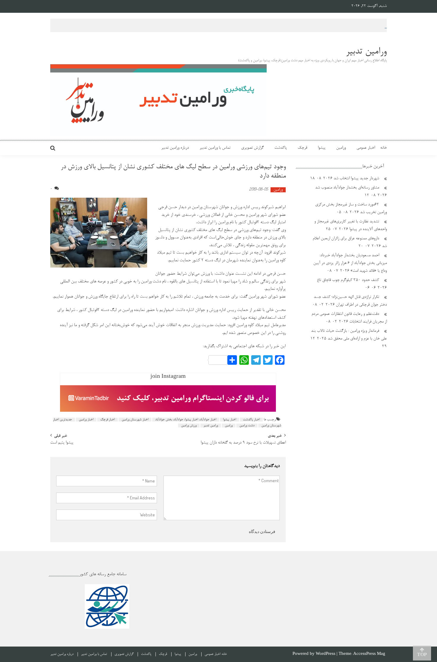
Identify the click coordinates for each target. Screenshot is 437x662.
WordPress (326, 654)
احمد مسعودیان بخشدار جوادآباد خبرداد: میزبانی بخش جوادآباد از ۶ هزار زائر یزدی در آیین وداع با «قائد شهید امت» (350, 263)
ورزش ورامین (189, 425)
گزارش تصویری (252, 148)
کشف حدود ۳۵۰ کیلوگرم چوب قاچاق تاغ (348, 280)
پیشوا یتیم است (61, 443)
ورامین (341, 148)
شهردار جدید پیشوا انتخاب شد (356, 178)
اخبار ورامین (86, 420)
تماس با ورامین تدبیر (214, 148)
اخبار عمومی (365, 148)
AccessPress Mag (369, 654)
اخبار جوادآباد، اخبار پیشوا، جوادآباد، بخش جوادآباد (185, 420)
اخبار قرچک (107, 420)
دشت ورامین (246, 425)
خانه (383, 148)
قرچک (302, 148)
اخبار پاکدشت (251, 420)
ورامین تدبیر (210, 425)
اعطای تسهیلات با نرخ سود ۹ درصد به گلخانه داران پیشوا (243, 443)
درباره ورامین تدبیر (175, 148)
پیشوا (322, 148)
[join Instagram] (168, 398)
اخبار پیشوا (229, 420)
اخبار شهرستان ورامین (135, 420)
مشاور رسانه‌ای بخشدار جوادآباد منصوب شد (347, 187)
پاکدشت (280, 148)
